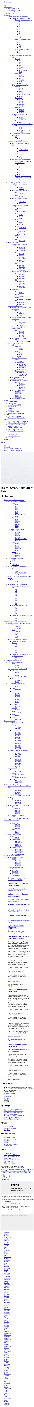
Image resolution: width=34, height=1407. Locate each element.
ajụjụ (9, 981)
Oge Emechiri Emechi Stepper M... (16, 927)
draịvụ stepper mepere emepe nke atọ (22, 124)
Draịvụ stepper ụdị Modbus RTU (21, 198)
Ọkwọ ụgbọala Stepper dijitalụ (18, 1171)
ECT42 (21, 221)
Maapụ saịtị (12, 1167)
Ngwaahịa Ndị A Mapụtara (15, 379)
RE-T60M (22, 241)
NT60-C (21, 187)
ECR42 (21, 215)
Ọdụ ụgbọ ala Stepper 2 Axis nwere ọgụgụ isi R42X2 (18, 937)
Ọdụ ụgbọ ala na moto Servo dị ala (14, 1115)
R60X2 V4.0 (22, 119)
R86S (20, 83)
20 (19, 23)
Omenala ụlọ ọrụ (13, 12)
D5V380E (22, 325)
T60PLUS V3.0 (23, 150)
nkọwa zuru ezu (15, 981)
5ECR (17, 236)
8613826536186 (5, 1179)
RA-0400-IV (22, 375)
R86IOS (21, 112)
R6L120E (22, 286)
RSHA (17, 291)
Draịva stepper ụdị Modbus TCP (21, 190)
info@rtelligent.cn (9, 1093)
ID (16, 330)
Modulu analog (19, 371)
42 (19, 29)
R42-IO (21, 88)
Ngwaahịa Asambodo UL (19, 390)
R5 (16, 252)
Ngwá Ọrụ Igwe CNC (14, 405)
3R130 (21, 132)
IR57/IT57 (22, 385)
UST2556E (18, 395)
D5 (16, 310)
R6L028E (22, 281)
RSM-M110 (22, 302)
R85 (20, 65)
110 (20, 36)
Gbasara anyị (8, 7)
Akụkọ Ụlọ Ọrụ (12, 434)
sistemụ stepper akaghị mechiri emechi (15, 621)
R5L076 (21, 257)
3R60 (20, 127)
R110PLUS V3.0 (24, 70)
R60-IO (21, 91)
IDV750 (21, 335)
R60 (20, 64)
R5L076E (22, 278)
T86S (20, 158)
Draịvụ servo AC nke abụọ (19, 244)
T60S (20, 156)
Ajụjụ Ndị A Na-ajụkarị (14, 416)
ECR (16, 213)
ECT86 (21, 224)
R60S (20, 81)
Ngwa (6, 400)
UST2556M (18, 397)
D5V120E (22, 322)
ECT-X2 (17, 229)
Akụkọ (6, 432)
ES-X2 (17, 210)
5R (16, 137)
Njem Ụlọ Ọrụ (12, 13)
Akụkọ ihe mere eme (14, 10)
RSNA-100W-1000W (25, 299)
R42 (20, 60)
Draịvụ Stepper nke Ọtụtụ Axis (13, 450)
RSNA (17, 297)
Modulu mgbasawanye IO (19, 358)
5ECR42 (21, 237)
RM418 (21, 353)
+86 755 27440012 (9, 1092)
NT (16, 200)
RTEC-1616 (22, 369)
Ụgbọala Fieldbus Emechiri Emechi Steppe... (18, 884)
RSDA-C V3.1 (23, 296)
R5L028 (21, 254)
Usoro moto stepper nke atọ (23, 39)
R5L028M (22, 258)
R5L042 (21, 255)
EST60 (21, 208)
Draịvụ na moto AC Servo (11, 1114)
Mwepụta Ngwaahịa (14, 436)
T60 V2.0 (21, 148)
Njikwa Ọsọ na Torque (18, 398)
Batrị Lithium (12, 403)
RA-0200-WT (23, 374)
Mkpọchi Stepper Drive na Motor (17, 423)
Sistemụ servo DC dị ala (15, 306)
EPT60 (21, 197)
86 (19, 34)
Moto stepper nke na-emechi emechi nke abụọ (23, 162)
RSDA (17, 294)
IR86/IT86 (22, 388)
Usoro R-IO (18, 86)
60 (19, 33)
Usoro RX (18, 346)
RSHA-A (21, 293)
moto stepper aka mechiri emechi (17, 142)
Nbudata (6, 1141)
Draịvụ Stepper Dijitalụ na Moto (13, 448)
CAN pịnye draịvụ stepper (19, 184)
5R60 (20, 140)
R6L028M (22, 265)
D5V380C (22, 315)
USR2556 (18, 392)
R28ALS (21, 77)
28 (19, 25)
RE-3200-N (22, 367)
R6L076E (22, 284)
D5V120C (22, 312)
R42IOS (21, 109)
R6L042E (22, 283)
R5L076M (22, 262)
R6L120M (22, 268)
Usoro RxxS (18, 73)
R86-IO (21, 93)
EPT (16, 195)
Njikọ (16, 359)
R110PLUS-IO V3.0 (25, 94)
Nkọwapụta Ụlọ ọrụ (13, 8)
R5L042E (22, 276)
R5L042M (22, 260)
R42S (20, 78)
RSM (16, 301)
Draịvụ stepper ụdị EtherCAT (20, 205)
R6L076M (22, 267)
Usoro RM (18, 351)
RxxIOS (17, 107)
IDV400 (21, 333)
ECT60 (21, 223)
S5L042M (22, 249)
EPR (16, 192)
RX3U (21, 348)
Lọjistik (10, 410)
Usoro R (17, 59)
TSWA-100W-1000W (25, 341)
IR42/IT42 (22, 384)
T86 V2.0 (21, 151)
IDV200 (21, 332)
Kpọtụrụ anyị (8, 439)
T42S (20, 155)
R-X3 (16, 120)
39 (19, 28)
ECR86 (21, 218)
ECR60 (21, 216)
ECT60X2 (22, 231)
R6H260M (22, 270)
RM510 (21, 354)
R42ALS (21, 80)
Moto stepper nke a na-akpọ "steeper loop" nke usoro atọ (23, 176)
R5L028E (22, 275)
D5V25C (21, 314)
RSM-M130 (22, 304)
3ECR (17, 232)
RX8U (21, 349)
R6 (16, 263)
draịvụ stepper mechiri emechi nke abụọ (19, 623)
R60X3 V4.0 (22, 122)
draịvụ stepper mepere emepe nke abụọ (19, 501)
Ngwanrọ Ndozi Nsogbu (11, 1156)
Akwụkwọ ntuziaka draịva (12, 1155)
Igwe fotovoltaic (12, 401)
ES (16, 206)
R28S (20, 75)
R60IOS (21, 111)
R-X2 (16, 116)
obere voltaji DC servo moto (20, 338)
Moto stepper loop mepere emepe (21, 18)
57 (19, 31)
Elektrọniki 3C (12, 406)
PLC (13, 345)
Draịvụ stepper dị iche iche (19, 114)
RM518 (21, 356)
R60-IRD (21, 104)
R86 (20, 68)
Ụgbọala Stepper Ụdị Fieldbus (13, 1112)
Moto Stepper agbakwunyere (20, 380)
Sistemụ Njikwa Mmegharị (15, 343)
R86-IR (21, 106)
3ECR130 (22, 234)
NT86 (20, 203)
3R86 (20, 129)
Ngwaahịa (7, 15)
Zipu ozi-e (4, 1177)
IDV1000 (21, 336)
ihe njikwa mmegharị (18, 377)
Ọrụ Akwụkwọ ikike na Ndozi (16, 418)
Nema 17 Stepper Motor (22, 1169)
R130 (20, 72)
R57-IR (21, 101)
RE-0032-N (22, 364)
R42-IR (21, 99)
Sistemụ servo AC (13, 242)
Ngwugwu (11, 408)
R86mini (21, 67)
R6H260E (22, 288)
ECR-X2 (17, 226)
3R (16, 125)
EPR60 (21, 194)
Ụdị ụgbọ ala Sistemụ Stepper (16, 182)
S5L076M (22, 250)
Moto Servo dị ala (9, 1163)
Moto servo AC (16, 289)
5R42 (20, 138)
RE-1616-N (22, 366)
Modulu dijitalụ (19, 362)
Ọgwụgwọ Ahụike (13, 411)
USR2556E (18, 393)
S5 (16, 245)
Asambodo (7, 1153)
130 (20, 38)
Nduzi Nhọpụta (8, 1161)
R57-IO (21, 90)
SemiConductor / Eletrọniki (16, 413)
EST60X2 (22, 211)
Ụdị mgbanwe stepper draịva (20, 85)
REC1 (20, 361)
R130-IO (21, 96)
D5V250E (22, 323)
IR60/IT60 (22, 387)
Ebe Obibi (7, 5)
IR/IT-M (17, 382)
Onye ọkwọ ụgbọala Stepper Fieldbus (16, 1171)
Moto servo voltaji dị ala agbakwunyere (18, 327)
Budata (6, 419)
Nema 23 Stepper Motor (8, 1169)
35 (19, 26)
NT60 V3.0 (22, 202)
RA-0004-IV (22, 372)
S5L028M (22, 247)
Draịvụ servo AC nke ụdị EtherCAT (22, 271)
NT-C (17, 185)
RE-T (16, 239)
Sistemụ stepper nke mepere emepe (18, 16)
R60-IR (21, 103)
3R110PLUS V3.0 (24, 130)
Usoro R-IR (18, 98)
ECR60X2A (22, 228)
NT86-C (21, 189)
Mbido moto (7, 1158)
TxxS (16, 153)
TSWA (17, 340)
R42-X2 (21, 117)
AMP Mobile (20, 1167)
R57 (20, 62)
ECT (16, 219)
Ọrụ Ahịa (10, 437)
